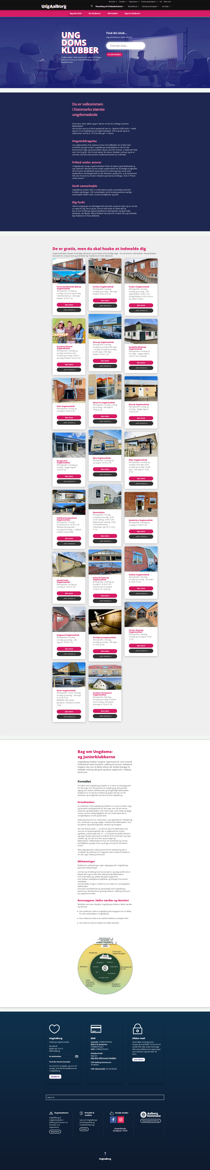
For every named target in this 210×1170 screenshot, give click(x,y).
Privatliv (84, 1129)
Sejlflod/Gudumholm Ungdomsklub (67, 519)
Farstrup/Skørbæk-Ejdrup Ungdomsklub (69, 287)
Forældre (122, 2)
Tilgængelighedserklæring (150, 1121)
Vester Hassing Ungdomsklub (136, 631)
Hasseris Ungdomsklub (104, 402)
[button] (92, 7)
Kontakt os (55, 1077)
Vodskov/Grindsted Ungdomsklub (102, 694)
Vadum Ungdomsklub (139, 574)
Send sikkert (138, 1060)
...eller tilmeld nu (69, 310)
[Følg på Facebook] (113, 1119)
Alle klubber (113, 13)
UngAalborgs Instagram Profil (120, 1129)
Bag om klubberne (132, 13)
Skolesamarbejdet (149, 7)
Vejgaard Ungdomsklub (68, 635)
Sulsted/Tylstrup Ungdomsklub (101, 578)
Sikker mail (167, 2)
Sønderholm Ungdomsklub (63, 581)
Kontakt (165, 7)
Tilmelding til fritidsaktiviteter (109, 7)
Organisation (133, 2)
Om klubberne (94, 13)
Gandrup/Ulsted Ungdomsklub (64, 347)
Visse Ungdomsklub (66, 690)
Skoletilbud (132, 7)
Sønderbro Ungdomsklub (141, 520)
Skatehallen (99, 512)
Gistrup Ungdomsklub (103, 342)
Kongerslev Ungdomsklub (63, 461)
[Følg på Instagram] (120, 1119)
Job (161, 2)
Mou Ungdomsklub (102, 458)
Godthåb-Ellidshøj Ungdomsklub (137, 348)
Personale (112, 2)
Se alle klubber (114, 54)
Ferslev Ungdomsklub (103, 286)
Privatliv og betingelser (148, 2)
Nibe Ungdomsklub (138, 460)
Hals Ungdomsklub (66, 406)
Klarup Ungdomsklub (139, 404)
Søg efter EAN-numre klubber (103, 1058)
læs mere (69, 305)
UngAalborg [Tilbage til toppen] (105, 1158)
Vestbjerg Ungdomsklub (104, 637)
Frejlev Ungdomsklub (139, 286)
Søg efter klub (75, 13)
